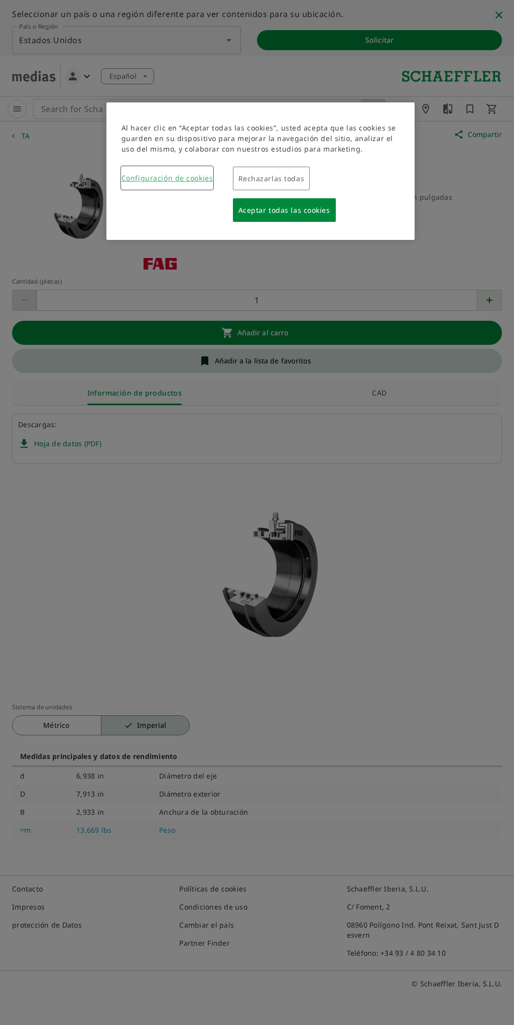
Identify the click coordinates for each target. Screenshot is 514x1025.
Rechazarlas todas (271, 178)
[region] (260, 171)
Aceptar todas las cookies (284, 210)
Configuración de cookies (167, 178)
